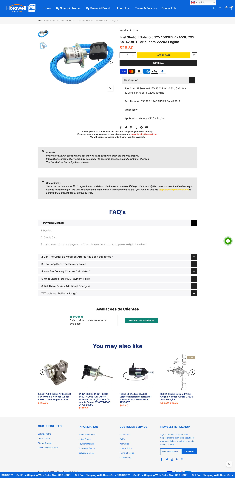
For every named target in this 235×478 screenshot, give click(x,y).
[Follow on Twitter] (167, 459)
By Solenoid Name (68, 8)
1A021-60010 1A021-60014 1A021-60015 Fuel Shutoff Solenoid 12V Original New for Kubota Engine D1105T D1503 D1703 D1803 (94, 399)
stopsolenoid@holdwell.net (143, 134)
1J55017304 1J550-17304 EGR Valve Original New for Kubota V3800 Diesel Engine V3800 (54, 397)
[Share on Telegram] (141, 127)
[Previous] (55, 60)
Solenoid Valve (44, 434)
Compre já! (158, 63)
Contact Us (168, 8)
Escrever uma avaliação (141, 320)
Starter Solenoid (45, 443)
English (200, 2)
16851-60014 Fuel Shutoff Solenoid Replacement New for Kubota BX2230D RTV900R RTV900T (135, 398)
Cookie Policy (126, 457)
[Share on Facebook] (121, 127)
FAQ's (122, 439)
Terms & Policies (146, 8)
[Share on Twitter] (126, 127)
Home (47, 8)
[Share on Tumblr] (136, 127)
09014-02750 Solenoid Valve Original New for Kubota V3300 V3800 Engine (176, 397)
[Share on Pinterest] (131, 127)
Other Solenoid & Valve (48, 447)
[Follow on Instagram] (172, 459)
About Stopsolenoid (87, 434)
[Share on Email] (146, 127)
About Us (123, 8)
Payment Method (86, 444)
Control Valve (44, 438)
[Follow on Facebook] (161, 459)
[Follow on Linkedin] (177, 459)
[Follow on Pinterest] (182, 459)
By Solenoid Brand (98, 8)
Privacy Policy (126, 448)
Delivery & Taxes (86, 453)
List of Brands (85, 439)
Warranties (124, 444)
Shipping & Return (87, 448)
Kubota (133, 30)
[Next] (110, 60)
